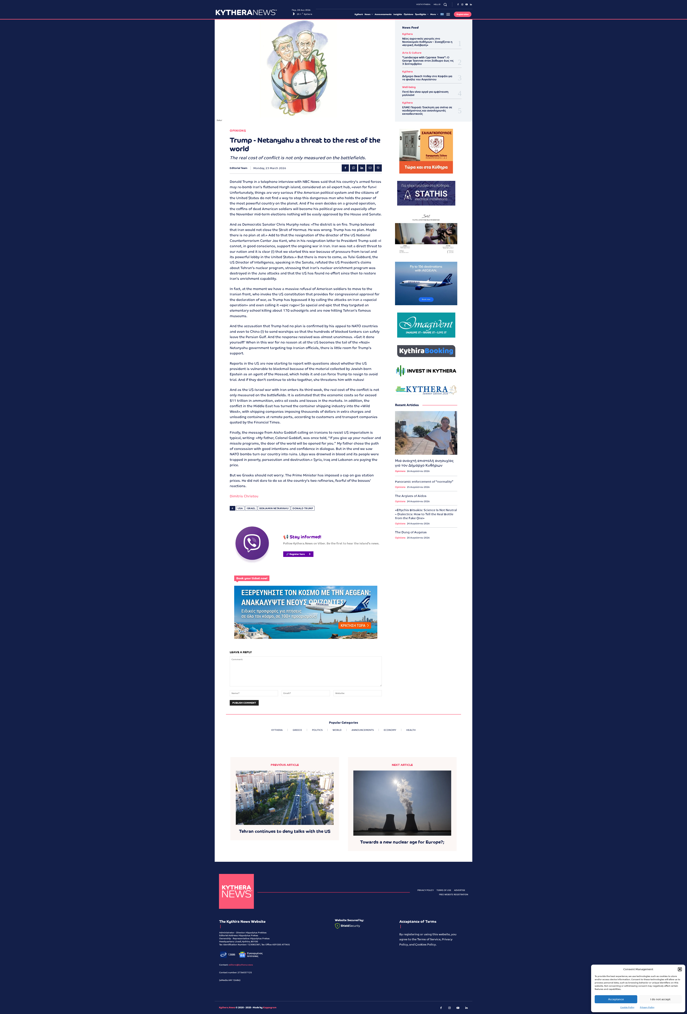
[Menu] (448, 14)
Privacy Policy (647, 1007)
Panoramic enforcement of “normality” (424, 481)
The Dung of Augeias (411, 532)
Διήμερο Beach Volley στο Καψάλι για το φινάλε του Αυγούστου (427, 78)
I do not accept (660, 999)
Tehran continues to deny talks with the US (284, 831)
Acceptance (616, 999)
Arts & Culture (411, 52)
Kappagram (269, 1007)
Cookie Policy (627, 1007)
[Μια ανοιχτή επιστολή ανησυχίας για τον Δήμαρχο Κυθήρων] (426, 433)
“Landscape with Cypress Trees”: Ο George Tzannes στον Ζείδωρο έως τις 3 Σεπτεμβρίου (428, 60)
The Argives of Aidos (411, 496)
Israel (251, 508)
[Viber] (378, 168)
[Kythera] (236, 891)
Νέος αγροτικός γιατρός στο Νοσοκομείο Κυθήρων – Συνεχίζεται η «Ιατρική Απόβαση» (427, 42)
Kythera (407, 34)
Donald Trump (303, 508)
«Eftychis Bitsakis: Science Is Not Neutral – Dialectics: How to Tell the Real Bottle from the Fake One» (426, 514)
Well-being (409, 87)
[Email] (370, 168)
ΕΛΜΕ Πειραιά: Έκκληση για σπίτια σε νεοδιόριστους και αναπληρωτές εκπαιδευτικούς (427, 110)
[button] (680, 969)
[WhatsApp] (353, 168)
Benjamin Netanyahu (274, 508)
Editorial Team (238, 168)
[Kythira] (252, 12)
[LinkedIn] (471, 5)
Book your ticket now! (251, 578)
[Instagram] (462, 5)
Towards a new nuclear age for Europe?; (402, 842)
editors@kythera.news (241, 965)
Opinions (238, 130)
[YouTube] (466, 5)
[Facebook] (458, 5)
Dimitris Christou (244, 496)
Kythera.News (227, 1007)
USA (240, 508)
